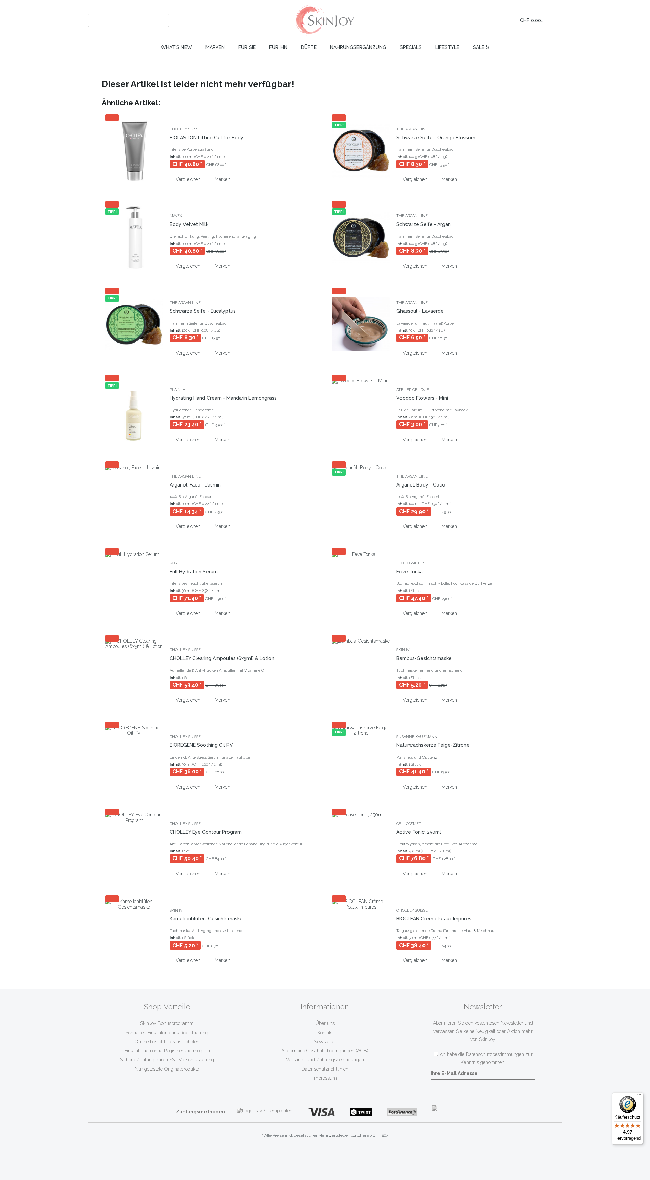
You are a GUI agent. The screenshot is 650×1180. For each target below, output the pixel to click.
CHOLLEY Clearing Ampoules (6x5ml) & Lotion (222, 658)
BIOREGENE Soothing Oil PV (201, 745)
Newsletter (324, 1041)
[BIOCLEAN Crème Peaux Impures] (361, 932)
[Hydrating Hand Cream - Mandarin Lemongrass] (134, 411)
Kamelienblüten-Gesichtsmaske (206, 919)
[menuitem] (128, 20)
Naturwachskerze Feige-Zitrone (433, 745)
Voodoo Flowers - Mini (422, 398)
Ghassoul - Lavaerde (420, 311)
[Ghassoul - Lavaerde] (361, 324)
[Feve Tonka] (361, 584)
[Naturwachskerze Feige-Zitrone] (361, 758)
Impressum (325, 1078)
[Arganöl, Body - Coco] (361, 498)
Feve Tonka (409, 571)
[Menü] (639, 1096)
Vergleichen (187, 179)
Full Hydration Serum (194, 571)
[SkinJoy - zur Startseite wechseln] (325, 20)
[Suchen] (162, 20)
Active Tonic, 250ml (418, 832)
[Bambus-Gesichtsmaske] (361, 671)
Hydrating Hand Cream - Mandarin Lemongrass (223, 398)
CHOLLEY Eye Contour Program (206, 832)
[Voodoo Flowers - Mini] (361, 411)
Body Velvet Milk (189, 224)
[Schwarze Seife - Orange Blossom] (361, 150)
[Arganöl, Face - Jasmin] (134, 498)
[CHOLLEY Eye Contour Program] (134, 845)
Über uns (325, 1023)
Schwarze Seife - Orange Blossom (435, 137)
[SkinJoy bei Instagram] (331, 1156)
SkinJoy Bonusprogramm (167, 1023)
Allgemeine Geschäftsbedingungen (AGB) (324, 1050)
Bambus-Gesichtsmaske (424, 658)
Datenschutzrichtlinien (325, 1069)
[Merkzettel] (483, 20)
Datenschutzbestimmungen (495, 1054)
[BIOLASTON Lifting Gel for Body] (134, 150)
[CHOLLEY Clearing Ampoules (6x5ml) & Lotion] (134, 671)
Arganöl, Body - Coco (420, 485)
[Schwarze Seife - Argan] (361, 237)
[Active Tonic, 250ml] (361, 845)
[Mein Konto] (498, 20)
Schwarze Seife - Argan (423, 224)
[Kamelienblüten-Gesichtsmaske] (134, 932)
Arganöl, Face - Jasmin (195, 485)
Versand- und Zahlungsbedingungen (325, 1059)
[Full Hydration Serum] (134, 584)
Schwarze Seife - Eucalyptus (203, 311)
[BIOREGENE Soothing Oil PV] (134, 758)
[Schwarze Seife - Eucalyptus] (134, 324)
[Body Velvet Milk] (134, 237)
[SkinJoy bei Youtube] (319, 1156)
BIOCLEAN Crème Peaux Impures (433, 919)
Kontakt (325, 1032)
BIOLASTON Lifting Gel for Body (206, 137)
